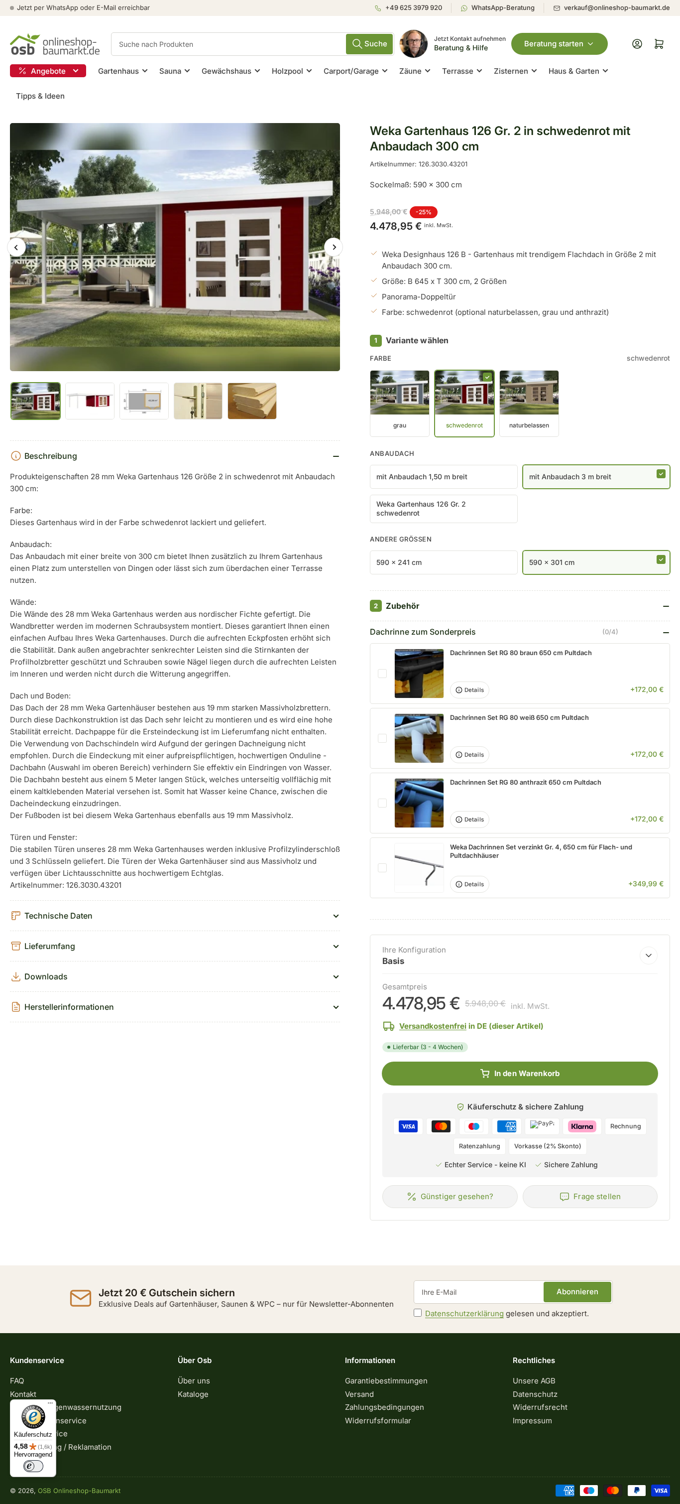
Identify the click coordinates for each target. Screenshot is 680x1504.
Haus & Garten (574, 71)
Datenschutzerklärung (464, 1313)
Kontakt (23, 1394)
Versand (359, 1394)
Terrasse (457, 71)
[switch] (33, 1466)
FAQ (17, 1380)
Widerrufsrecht (540, 1407)
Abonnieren (577, 1291)
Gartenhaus (118, 71)
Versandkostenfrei (432, 1026)
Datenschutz (535, 1394)
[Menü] (50, 1405)
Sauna (170, 71)
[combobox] (252, 44)
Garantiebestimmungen (386, 1380)
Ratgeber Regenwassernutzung (65, 1407)
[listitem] (412, 8)
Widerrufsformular (378, 1420)
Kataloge (193, 1394)
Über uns (194, 1380)
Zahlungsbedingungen (384, 1407)
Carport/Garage (351, 71)
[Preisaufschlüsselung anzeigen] (649, 955)
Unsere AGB (534, 1380)
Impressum (532, 1420)
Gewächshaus (226, 71)
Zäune (410, 71)
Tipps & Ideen (40, 96)
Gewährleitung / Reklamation (61, 1447)
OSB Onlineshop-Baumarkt (79, 1491)
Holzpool (287, 71)
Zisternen (511, 71)
